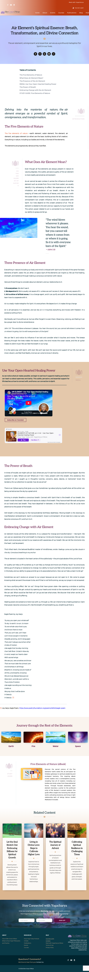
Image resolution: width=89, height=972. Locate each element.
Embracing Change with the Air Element (35, 90)
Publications (27, 943)
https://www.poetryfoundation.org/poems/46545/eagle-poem (42, 708)
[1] (13, 697)
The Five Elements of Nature (31, 75)
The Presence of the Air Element (32, 81)
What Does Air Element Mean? (31, 78)
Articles (26, 941)
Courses (26, 947)
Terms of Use (49, 945)
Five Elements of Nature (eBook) (48, 764)
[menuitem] (37, 12)
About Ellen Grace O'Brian (9, 938)
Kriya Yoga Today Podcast (31, 938)
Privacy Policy (50, 947)
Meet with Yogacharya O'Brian (54, 943)
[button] (35, 54)
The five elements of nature (16, 133)
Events (26, 945)
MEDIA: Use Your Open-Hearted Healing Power (38, 84)
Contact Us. (40, 962)
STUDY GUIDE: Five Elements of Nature (35, 93)
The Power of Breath (28, 87)
